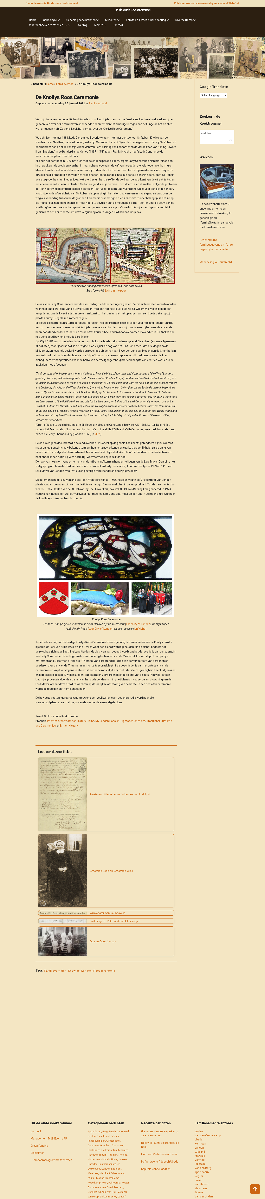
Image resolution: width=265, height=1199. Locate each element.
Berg (105, 1131)
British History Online (81, 721)
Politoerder (114, 1182)
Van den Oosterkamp (208, 1135)
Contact (36, 1131)
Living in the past (115, 290)
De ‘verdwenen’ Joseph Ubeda (159, 1161)
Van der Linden (204, 1196)
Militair (91, 1178)
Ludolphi (116, 1168)
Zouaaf (121, 1196)
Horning (123, 1154)
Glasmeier (93, 1145)
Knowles (74, 970)
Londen (86, 970)
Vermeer (122, 1191)
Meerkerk (93, 1173)
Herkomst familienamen (114, 1150)
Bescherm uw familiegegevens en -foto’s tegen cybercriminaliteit (216, 244)
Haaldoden (94, 1150)
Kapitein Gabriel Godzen (156, 1169)
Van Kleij (112, 1191)
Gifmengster (113, 1140)
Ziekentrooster (108, 1196)
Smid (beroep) (115, 1187)
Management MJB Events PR (49, 1138)
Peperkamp (94, 1182)
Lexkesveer (94, 1168)
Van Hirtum (202, 1184)
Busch (112, 1131)
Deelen (92, 1136)
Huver (114, 1159)
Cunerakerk (123, 1131)
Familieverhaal (65, 83)
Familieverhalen (55, 970)
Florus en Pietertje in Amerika (159, 1154)
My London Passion (107, 721)
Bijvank (199, 1192)
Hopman (112, 1154)
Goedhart (105, 1145)
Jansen (123, 1159)
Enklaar (115, 1136)
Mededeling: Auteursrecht (216, 262)
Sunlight (92, 1191)
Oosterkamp (112, 1178)
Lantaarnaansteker (109, 1164)
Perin (104, 1182)
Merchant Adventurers (112, 1173)
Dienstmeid (103, 1136)
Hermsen (93, 1154)
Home (50, 83)
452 (97, 434)
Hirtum (103, 1154)
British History (69, 725)
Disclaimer (37, 1152)
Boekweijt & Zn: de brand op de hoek (160, 1144)
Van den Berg (203, 1168)
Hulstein (105, 1159)
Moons (100, 1178)
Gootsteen (118, 1145)
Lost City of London (138, 624)
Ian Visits (139, 628)
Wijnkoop (93, 1196)
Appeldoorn (94, 1131)
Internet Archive (57, 721)
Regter (125, 1182)
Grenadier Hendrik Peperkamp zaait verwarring (159, 1133)
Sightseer (127, 721)
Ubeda (102, 1191)
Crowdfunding (39, 1145)
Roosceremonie (104, 970)
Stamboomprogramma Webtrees (51, 1160)
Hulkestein (94, 1159)
